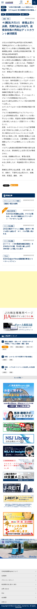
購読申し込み (28, 3)
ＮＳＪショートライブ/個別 (12, 201)
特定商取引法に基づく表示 (9, 584)
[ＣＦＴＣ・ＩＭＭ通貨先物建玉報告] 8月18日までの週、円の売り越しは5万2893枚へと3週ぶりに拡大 (18, 246)
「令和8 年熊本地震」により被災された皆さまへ (21, 7)
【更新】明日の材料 (10, 204)
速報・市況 (6, 19)
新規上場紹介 (19, 347)
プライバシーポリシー (8, 580)
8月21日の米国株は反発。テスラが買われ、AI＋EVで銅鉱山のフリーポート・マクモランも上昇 (19, 216)
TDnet (6, 256)
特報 (11, 360)
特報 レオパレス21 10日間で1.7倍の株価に (19, 356)
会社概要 (4, 597)
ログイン (21, 3)
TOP (3, 14)
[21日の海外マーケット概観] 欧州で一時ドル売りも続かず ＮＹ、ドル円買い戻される (18, 231)
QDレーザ (29, 347)
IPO (12, 347)
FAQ (3, 593)
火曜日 (4, 360)
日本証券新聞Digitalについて (10, 571)
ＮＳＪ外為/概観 (8, 226)
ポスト (7, 185)
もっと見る (18, 377)
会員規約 (4, 575)
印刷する (15, 185)
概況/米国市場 (11, 211)
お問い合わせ (5, 589)
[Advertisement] (18, 289)
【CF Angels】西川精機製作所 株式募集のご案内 (21, 10)
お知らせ (4, 602)
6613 (4, 349)
